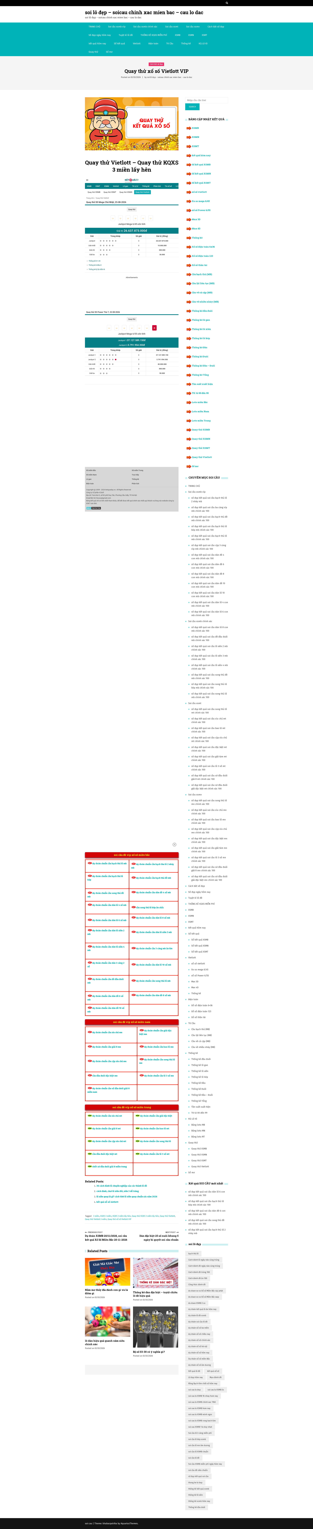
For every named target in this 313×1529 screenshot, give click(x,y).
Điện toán (153, 43)
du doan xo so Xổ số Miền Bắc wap (203, 1297)
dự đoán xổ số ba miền (198, 1328)
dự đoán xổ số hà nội (197, 1346)
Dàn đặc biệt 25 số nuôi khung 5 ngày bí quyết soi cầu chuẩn (159, 1236)
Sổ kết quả (119, 43)
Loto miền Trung (201, 420)
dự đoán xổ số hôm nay (198, 1352)
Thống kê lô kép (201, 338)
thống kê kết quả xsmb (198, 1489)
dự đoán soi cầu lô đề (197, 1322)
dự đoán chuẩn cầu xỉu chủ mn (107, 1032)
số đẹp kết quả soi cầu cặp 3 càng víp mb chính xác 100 (208, 547)
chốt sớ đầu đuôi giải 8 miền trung (109, 1166)
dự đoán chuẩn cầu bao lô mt (154, 1128)
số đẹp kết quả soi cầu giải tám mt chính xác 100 (209, 758)
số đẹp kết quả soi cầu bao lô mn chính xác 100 (208, 821)
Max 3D (196, 219)
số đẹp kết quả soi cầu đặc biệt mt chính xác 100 (209, 749)
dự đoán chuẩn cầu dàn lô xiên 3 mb (154, 932)
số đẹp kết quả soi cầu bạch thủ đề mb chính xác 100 (209, 518)
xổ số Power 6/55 (201, 210)
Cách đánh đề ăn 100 (197, 1278)
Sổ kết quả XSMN (201, 173)
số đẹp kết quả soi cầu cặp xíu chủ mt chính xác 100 (209, 739)
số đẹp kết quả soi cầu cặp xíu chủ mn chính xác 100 (209, 831)
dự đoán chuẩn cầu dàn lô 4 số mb (109, 905)
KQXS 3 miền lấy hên (121, 1216)
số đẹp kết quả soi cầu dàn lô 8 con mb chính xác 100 (209, 629)
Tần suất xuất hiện (202, 384)
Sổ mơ (109, 52)
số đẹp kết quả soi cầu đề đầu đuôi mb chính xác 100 (209, 638)
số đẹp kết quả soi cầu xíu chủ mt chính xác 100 (208, 720)
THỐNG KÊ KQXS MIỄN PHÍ (154, 35)
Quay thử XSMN (201, 438)
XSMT (204, 35)
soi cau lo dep (194, 1390)
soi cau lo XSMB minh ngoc (200, 1414)
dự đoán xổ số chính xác (199, 1340)
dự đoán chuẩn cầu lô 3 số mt (154, 1154)
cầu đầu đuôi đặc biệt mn (104, 1075)
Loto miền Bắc (200, 402)
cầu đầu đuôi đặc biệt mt (104, 1154)
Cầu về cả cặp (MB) (202, 292)
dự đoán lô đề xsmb (197, 1315)
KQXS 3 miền (106, 1216)
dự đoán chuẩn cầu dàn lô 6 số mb (109, 920)
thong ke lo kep (195, 1482)
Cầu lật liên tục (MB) (203, 283)
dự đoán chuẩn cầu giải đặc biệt (156, 1116)
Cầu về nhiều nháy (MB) (205, 301)
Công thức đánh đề (197, 1284)
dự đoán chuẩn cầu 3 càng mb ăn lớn (154, 948)
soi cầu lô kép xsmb (197, 1439)
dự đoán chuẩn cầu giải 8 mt (106, 1128)
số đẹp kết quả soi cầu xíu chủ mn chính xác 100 (209, 812)
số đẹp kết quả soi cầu (198, 1476)
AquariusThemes (129, 1523)
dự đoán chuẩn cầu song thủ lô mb (153, 981)
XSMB (177, 35)
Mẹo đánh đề (216, 1377)
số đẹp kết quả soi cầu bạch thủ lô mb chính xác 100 (209, 538)
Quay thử (93, 52)
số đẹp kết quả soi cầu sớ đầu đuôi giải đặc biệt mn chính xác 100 (209, 878)
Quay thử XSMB (201, 429)
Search (192, 107)
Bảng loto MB (198, 1124)
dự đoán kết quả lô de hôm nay (202, 1309)
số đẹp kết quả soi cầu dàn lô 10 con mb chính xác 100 (208, 594)
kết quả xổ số (213, 1371)
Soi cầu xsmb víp (116, 26)
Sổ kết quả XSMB (201, 164)
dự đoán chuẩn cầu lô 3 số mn (159, 1075)
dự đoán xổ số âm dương (199, 1365)
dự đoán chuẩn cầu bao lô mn (158, 1047)
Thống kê (186, 43)
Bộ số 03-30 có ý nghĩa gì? (149, 1351)
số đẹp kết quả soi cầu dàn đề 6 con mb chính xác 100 (207, 566)
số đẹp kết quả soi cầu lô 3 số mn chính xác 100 (208, 859)
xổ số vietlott (199, 191)
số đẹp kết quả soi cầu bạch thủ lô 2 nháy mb (209, 500)
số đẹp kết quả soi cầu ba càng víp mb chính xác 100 (209, 509)
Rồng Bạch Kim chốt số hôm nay (202, 1383)
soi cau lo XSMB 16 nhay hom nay (203, 1396)
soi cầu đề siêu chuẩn (198, 1470)
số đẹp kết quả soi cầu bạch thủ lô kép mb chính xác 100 (209, 528)
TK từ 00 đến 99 (200, 393)
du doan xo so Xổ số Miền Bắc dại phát (205, 1291)
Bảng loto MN (198, 1130)
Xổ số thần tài (199, 265)
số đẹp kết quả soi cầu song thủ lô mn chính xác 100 (209, 802)
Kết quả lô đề (194, 1371)
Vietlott (136, 43)
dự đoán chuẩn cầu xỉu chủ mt (107, 1116)
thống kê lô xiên (195, 1495)
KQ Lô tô (203, 43)
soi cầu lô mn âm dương (199, 1445)
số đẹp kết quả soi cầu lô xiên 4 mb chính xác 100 (209, 667)
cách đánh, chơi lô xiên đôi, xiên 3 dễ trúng (117, 1191)
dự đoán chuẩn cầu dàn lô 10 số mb (153, 964)
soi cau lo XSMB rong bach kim (202, 1421)
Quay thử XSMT (201, 448)
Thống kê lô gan (201, 319)
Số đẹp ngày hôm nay (100, 35)
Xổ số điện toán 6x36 (203, 246)
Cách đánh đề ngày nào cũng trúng (204, 1266)
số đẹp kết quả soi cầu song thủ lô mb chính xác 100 (209, 695)
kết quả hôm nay (97, 43)
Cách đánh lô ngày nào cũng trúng (203, 1260)
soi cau (89, 1523)
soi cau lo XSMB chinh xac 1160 (202, 1402)
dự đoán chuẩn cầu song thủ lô (155, 1141)
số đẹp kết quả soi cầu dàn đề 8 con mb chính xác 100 (207, 576)
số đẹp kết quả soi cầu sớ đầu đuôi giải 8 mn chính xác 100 (209, 869)
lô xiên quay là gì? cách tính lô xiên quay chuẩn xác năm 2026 (126, 1196)
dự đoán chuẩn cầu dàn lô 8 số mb (153, 917)
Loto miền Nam (200, 411)
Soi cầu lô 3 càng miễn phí (200, 1433)
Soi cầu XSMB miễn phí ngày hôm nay (205, 1464)
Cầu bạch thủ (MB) (202, 274)
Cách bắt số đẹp (216, 26)
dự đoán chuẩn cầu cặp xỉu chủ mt (109, 1141)
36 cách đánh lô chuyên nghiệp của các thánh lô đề (121, 1186)
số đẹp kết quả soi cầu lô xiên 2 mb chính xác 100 (209, 648)
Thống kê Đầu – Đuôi (203, 365)
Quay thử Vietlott (167, 1216)
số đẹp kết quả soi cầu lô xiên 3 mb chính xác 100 (209, 657)
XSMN (191, 35)
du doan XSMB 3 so (196, 1303)
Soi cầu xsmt (171, 26)
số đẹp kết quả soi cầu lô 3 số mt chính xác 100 (208, 768)
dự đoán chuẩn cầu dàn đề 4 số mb (153, 892)
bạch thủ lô (193, 1253)
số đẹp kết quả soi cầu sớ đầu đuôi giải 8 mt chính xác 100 (209, 777)
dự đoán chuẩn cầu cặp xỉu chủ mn (109, 1061)
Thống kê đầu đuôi (202, 310)
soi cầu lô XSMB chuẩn (198, 1451)
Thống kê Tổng (200, 374)
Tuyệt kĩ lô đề (126, 35)
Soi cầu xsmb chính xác (145, 26)
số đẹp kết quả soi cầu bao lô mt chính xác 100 (208, 730)
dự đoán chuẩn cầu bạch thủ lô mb (109, 863)
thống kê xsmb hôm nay (199, 1501)
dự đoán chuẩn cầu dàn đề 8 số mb (153, 995)
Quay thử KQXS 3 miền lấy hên (145, 1216)
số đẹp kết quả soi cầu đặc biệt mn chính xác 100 (209, 840)
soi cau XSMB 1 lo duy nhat (200, 1427)
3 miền (96, 1216)
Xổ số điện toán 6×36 (201, 1005)
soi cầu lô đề (193, 1458)
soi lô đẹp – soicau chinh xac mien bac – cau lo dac (144, 12)
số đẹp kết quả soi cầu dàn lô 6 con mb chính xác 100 (209, 613)
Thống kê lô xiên (201, 329)
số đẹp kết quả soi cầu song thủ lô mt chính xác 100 (209, 711)
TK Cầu (169, 43)
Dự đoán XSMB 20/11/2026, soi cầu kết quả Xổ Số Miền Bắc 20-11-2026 (106, 1236)
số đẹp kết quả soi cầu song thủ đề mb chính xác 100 (209, 676)
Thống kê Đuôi (200, 356)
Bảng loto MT (198, 1136)
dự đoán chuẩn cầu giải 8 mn (106, 1047)
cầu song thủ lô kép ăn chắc (150, 907)
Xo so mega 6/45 (201, 201)
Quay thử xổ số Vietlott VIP (119, 1219)
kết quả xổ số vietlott (107, 1202)
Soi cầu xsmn (193, 26)
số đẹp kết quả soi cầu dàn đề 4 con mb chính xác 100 (207, 557)
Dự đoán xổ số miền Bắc (199, 1359)
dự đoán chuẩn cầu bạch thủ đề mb (153, 878)
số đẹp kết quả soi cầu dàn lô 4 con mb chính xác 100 (209, 604)
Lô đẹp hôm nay (195, 1377)
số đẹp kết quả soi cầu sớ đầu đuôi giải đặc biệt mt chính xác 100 (209, 787)
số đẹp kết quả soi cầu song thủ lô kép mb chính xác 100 (209, 686)
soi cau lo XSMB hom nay (199, 1408)
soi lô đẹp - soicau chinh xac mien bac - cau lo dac (169, 77)
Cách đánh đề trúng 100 (199, 1272)
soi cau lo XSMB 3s (216, 1390)
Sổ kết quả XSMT (201, 182)
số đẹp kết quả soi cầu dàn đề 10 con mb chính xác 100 (208, 585)
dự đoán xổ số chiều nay (199, 1334)
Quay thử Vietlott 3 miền (96, 1219)
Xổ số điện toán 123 (202, 255)
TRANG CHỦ (94, 26)
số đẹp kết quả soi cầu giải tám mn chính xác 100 (209, 850)
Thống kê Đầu (199, 347)
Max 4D (196, 228)
